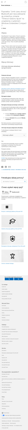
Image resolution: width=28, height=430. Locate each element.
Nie (18, 279)
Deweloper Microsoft (5, 374)
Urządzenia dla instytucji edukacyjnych (9, 329)
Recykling (3, 317)
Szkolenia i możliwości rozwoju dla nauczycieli (10, 338)
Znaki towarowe (13, 423)
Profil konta (4, 305)
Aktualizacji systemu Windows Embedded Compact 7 (13, 88)
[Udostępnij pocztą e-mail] (9, 166)
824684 (3, 158)
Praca (3, 399)
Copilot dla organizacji (6, 291)
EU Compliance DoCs (18, 425)
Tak (9, 279)
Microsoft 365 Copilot (6, 364)
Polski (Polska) (6, 412)
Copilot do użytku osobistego (7, 293)
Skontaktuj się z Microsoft (6, 420)
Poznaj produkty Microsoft (6, 298)
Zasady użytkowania (5, 423)
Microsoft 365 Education (6, 334)
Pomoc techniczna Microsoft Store (8, 310)
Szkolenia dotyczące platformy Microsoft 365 (11, 228)
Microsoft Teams (5, 367)
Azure (3, 355)
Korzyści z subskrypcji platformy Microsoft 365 (12, 211)
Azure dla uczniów (5, 343)
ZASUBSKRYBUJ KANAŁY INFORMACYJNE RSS (14, 169)
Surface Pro (4, 286)
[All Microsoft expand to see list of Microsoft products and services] (2, 2)
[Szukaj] (25, 181)
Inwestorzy (4, 408)
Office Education (5, 336)
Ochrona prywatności (5, 406)
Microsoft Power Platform (6, 387)
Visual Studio (4, 392)
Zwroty (3, 312)
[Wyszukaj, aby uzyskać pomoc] (5, 2)
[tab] (5, 192)
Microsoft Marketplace (6, 384)
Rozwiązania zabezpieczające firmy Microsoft (10, 352)
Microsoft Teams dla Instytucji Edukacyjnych (10, 331)
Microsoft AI (4, 350)
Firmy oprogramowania (6, 389)
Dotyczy (4, 28)
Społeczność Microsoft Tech (7, 382)
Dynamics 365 (4, 357)
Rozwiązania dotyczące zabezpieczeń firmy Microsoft (13, 246)
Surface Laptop (4, 289)
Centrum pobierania (5, 308)
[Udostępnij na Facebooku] (2, 166)
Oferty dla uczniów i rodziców (7, 341)
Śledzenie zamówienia (6, 315)
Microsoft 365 (4, 296)
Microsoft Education (5, 326)
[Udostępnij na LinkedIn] (5, 166)
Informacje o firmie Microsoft (7, 401)
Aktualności (4, 403)
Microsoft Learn (4, 376)
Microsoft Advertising (6, 362)
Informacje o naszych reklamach (7, 425)
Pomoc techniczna (5, 5)
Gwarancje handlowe (5, 319)
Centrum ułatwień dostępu (7, 263)
